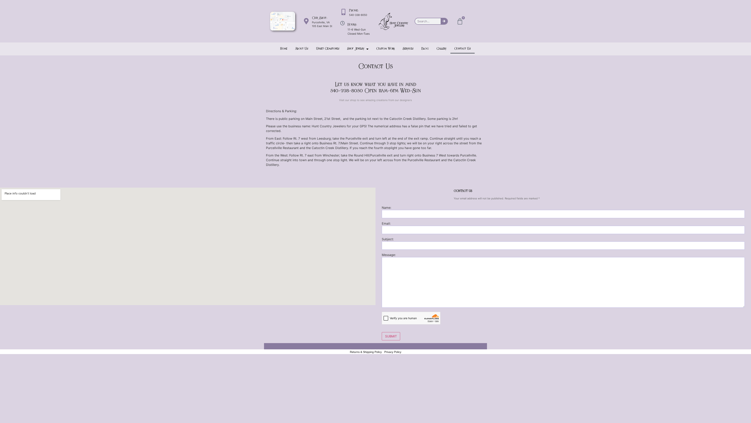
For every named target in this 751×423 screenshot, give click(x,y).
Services (408, 49)
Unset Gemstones (327, 49)
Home (283, 49)
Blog (425, 49)
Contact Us (462, 49)
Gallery (441, 49)
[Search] (444, 21)
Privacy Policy (392, 351)
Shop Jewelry (355, 49)
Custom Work (385, 49)
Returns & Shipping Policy (366, 351)
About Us (301, 49)
